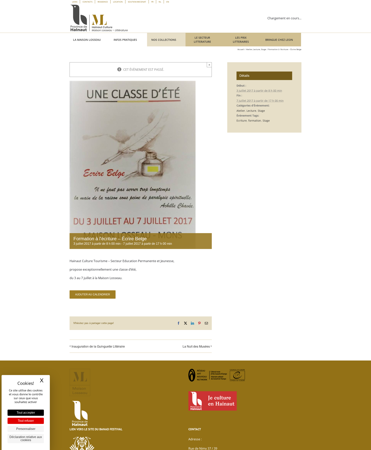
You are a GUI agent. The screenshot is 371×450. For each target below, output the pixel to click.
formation (254, 120)
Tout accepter (26, 412)
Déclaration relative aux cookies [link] (25, 438)
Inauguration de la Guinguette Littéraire (98, 346)
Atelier (241, 110)
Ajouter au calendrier (92, 294)
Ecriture (242, 120)
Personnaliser (25, 428)
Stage (261, 110)
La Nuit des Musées (196, 346)
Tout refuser (26, 420)
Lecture (251, 110)
